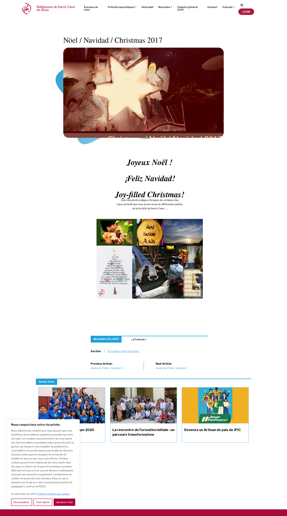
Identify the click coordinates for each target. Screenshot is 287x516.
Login (246, 11)
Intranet (212, 7)
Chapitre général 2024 (187, 8)
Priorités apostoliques (121, 7)
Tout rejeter (43, 502)
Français (227, 7)
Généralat (147, 7)
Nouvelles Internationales (123, 351)
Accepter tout (64, 502)
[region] (43, 464)
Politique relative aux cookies (53, 493)
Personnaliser (21, 502)
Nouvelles (164, 7)
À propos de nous (91, 8)
